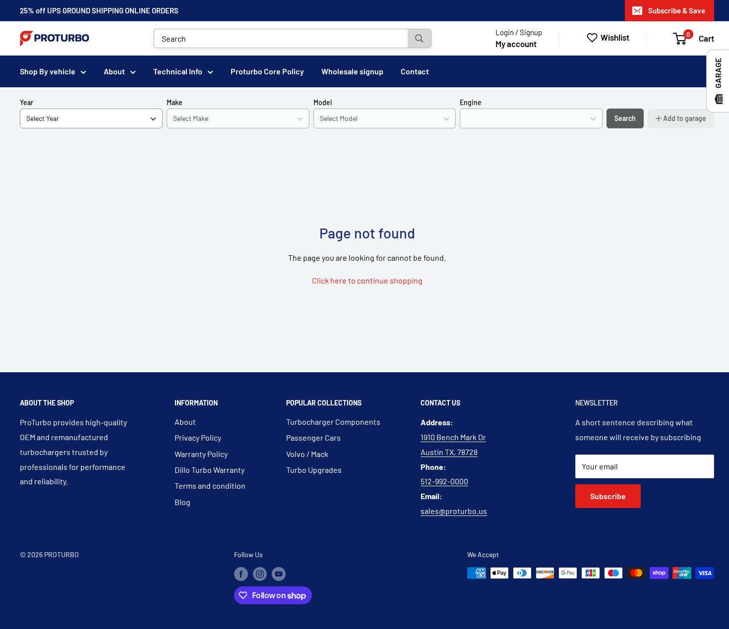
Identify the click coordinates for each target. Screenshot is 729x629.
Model (322, 102)
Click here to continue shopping (367, 280)
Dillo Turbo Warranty (209, 469)
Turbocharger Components (333, 421)
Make (174, 102)
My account (516, 44)
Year (26, 102)
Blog (182, 502)
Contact (415, 71)
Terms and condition (210, 485)
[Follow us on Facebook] (241, 574)
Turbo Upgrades (314, 469)
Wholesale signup (352, 71)
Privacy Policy (198, 437)
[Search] (419, 38)
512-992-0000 (444, 481)
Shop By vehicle (47, 71)
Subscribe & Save (676, 10)
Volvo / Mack (307, 453)
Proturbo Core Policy (267, 71)
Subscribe (608, 496)
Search (625, 118)
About (114, 71)
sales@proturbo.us (454, 510)
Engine (471, 102)
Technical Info (177, 71)
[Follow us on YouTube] (279, 574)
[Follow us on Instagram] (260, 574)
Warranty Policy (201, 453)
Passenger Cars (313, 437)
